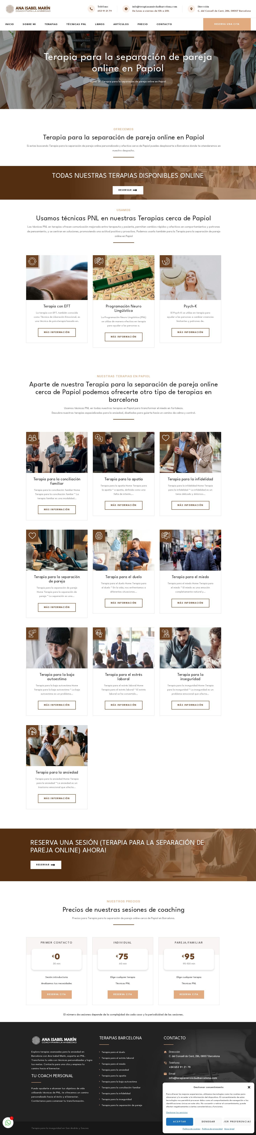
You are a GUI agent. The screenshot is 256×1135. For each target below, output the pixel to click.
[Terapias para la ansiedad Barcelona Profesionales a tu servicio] (28, 9)
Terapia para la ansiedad (57, 772)
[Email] (165, 1073)
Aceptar (179, 1121)
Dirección (174, 1051)
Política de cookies (191, 1129)
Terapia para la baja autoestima (119, 1081)
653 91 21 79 (105, 11)
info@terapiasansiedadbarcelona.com (154, 6)
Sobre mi (29, 24)
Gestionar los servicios (177, 1113)
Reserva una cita (227, 24)
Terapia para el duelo (123, 577)
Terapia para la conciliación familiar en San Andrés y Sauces (64, 1128)
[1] (8, 1125)
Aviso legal (229, 1129)
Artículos (121, 24)
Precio (143, 24)
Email (172, 1073)
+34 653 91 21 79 (180, 1067)
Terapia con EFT (57, 306)
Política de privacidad (212, 1129)
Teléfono (174, 1062)
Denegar (208, 1121)
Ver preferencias (237, 1121)
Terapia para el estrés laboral (118, 1058)
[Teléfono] (165, 1063)
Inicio (9, 24)
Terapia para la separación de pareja (122, 1105)
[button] (249, 1087)
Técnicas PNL (76, 24)
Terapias (51, 24)
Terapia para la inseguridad (117, 1099)
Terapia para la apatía (123, 479)
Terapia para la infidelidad (190, 479)
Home (93, 81)
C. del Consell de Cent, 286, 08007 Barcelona (224, 11)
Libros (100, 24)
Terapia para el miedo (190, 577)
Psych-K (190, 306)
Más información (57, 332)
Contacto (164, 24)
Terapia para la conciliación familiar (121, 1087)
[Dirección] (165, 1052)
